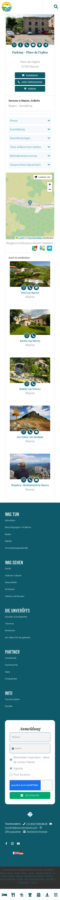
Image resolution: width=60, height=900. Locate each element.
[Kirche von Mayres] (30, 322)
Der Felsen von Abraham (30, 436)
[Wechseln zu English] (17, 853)
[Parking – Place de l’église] (30, 15)
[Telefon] (27, 45)
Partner (12, 651)
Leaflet (21, 237)
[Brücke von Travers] (30, 370)
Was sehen (14, 562)
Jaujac (31, 873)
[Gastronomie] (12, 894)
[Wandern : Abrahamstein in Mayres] (30, 466)
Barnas (3, 873)
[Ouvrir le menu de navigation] (56, 894)
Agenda (18, 768)
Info (8, 693)
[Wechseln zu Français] (14, 853)
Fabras (24, 873)
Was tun (12, 514)
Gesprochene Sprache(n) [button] (25, 164)
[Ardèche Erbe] (30, 894)
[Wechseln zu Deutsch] (21, 853)
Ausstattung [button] (17, 129)
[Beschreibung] (20, 45)
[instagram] (12, 843)
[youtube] (18, 843)
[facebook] (6, 843)
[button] (30, 203)
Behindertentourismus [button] (23, 156)
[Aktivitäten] (21, 894)
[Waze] (49, 248)
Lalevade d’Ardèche (43, 873)
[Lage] (39, 45)
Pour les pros (22, 774)
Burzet (10, 873)
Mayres (12, 876)
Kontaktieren (32, 75)
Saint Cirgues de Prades (34, 879)
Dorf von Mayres (30, 292)
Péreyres (49, 876)
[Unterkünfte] (4, 894)
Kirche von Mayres (30, 340)
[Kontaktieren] (33, 45)
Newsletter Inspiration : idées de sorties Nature (32, 760)
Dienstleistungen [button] (20, 138)
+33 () (36, 823)
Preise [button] (14, 120)
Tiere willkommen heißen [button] (25, 147)
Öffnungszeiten (13, 831)
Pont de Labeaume (8, 879)
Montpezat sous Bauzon (34, 876)
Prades (20, 879)
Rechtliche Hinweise (37, 831)
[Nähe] (47, 894)
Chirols (17, 873)
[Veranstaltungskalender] (38, 894)
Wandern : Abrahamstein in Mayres (30, 485)
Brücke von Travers (30, 388)
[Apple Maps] (42, 248)
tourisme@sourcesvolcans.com (21, 827)
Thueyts (33, 882)
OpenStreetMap (35, 237)
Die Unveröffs (17, 610)
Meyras (19, 876)
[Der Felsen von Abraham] (30, 418)
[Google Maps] (35, 248)
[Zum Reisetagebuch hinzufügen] (14, 45)
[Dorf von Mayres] (30, 274)
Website (32, 88)
